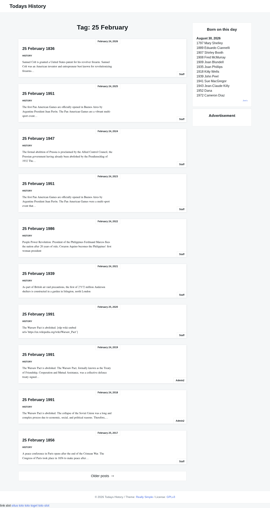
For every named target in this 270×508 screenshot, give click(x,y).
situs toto (18, 505)
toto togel (31, 505)
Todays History (27, 6)
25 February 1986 (38, 228)
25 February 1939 (38, 273)
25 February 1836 (38, 48)
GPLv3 (171, 496)
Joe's (245, 100)
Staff (181, 74)
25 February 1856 (38, 440)
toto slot (43, 505)
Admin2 (180, 380)
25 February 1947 (38, 138)
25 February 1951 (38, 93)
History (27, 55)
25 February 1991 (38, 314)
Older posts (100, 476)
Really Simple (144, 496)
